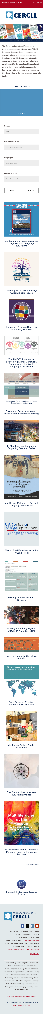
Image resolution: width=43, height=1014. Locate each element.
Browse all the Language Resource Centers (21, 892)
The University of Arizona (21, 1005)
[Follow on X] (27, 926)
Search (7, 126)
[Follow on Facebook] (22, 926)
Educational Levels (11, 141)
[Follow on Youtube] (37, 926)
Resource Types (10, 173)
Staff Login (34, 954)
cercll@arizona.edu (31, 940)
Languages (8, 157)
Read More (21, 109)
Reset (12, 190)
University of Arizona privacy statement (23, 949)
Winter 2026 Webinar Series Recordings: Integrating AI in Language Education (21, 99)
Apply (31, 190)
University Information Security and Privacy (21, 996)
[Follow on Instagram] (32, 926)
